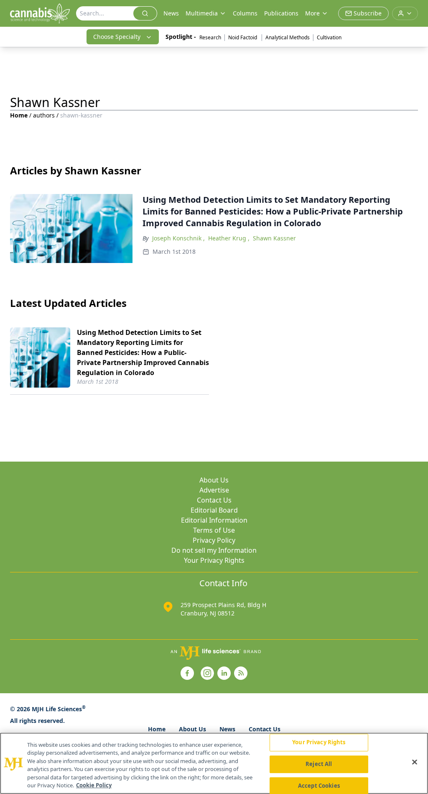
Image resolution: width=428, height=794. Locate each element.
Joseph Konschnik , (178, 238)
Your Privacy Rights (214, 560)
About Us (214, 480)
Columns (245, 13)
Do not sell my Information (214, 550)
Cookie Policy (94, 785)
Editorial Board (214, 510)
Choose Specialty (116, 37)
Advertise (214, 490)
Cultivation (329, 37)
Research (210, 37)
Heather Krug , (229, 238)
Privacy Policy (214, 540)
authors (44, 115)
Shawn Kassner (274, 238)
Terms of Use (214, 530)
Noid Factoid (243, 37)
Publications (281, 13)
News (171, 13)
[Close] (414, 762)
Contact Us (214, 500)
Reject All (319, 764)
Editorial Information (214, 520)
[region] (214, 763)
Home (19, 115)
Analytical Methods (287, 37)
